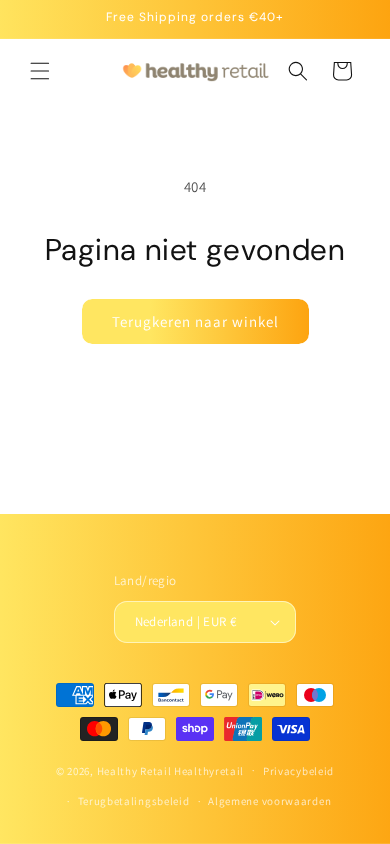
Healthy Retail (134, 770)
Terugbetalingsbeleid (134, 801)
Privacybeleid (298, 771)
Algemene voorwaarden (269, 801)
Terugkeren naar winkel (195, 321)
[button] (40, 71)
